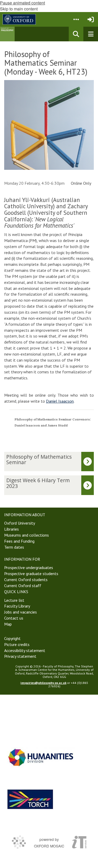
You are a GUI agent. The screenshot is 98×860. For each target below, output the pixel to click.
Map (8, 624)
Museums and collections (26, 535)
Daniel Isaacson (60, 401)
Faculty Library (17, 606)
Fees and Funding (19, 541)
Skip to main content (19, 9)
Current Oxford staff (22, 585)
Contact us (13, 618)
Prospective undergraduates (28, 567)
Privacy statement (20, 656)
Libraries (11, 529)
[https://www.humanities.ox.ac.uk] (41, 757)
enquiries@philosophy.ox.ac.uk (43, 683)
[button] (76, 19)
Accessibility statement (24, 650)
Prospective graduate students (31, 573)
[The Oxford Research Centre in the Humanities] (30, 799)
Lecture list (14, 600)
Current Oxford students (26, 579)
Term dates (14, 547)
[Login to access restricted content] (90, 19)
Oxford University (19, 523)
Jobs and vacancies (20, 612)
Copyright (12, 638)
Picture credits (17, 644)
